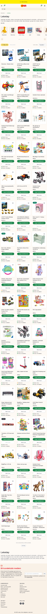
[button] (41, 5)
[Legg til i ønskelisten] (13, 50)
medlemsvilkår (29, 577)
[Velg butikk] (1, 5)
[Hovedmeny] (44, 5)
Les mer (2, 23)
